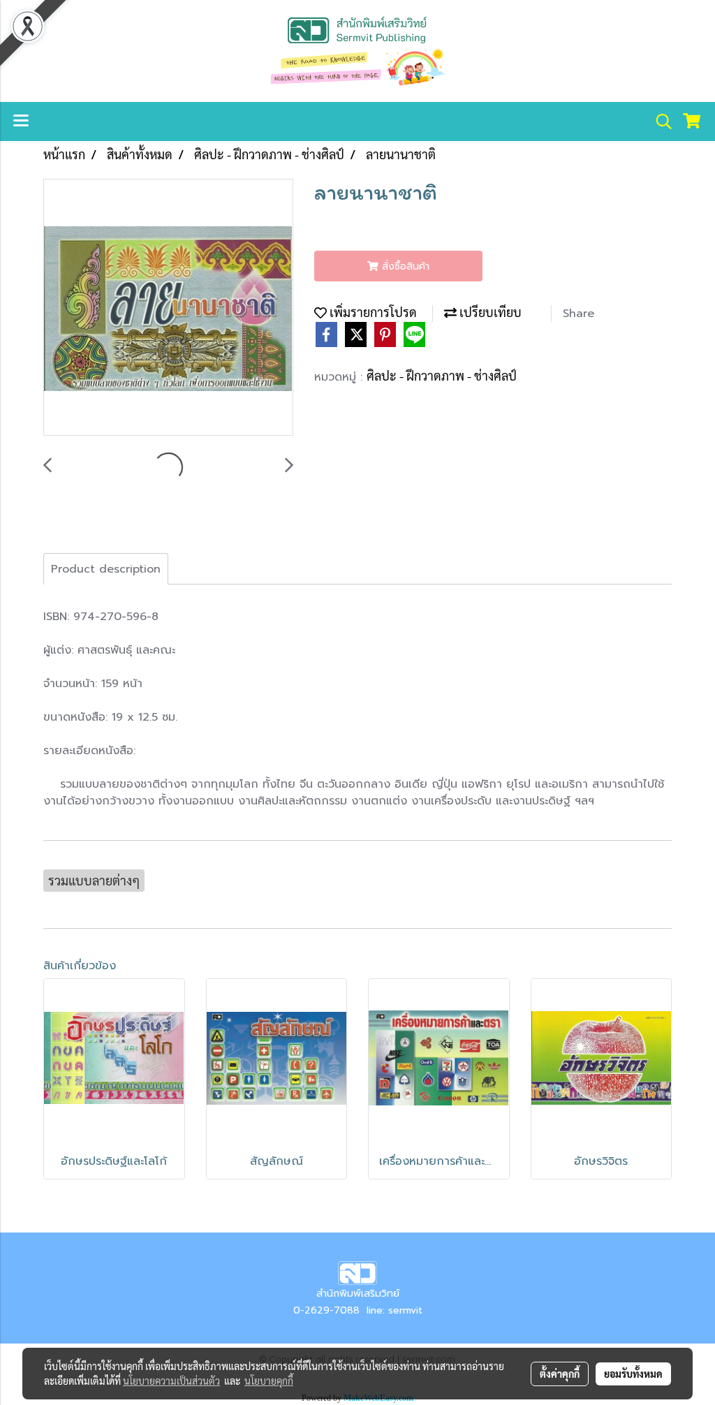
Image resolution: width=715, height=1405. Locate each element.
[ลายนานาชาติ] (168, 307)
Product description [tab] (106, 569)
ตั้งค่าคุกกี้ (560, 1373)
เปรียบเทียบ (489, 312)
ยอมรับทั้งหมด (633, 1373)
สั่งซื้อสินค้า (403, 266)
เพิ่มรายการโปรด (372, 312)
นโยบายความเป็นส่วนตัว (171, 1380)
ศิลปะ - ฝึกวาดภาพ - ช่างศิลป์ (442, 375)
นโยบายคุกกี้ (268, 1380)
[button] (659, 121)
